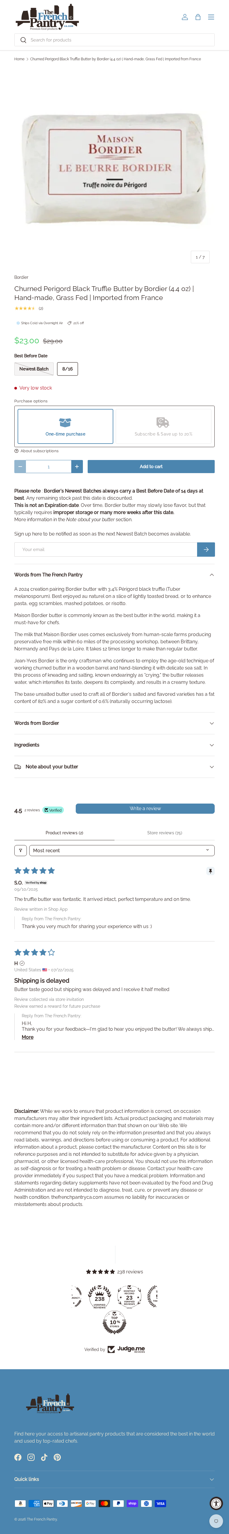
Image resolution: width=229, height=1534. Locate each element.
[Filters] (20, 850)
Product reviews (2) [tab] (64, 832)
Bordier (21, 277)
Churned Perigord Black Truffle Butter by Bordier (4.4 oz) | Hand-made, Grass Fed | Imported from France (115, 59)
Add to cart (151, 466)
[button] (198, 17)
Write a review (145, 808)
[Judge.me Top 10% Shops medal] (114, 1322)
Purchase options (30, 401)
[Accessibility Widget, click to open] (216, 1503)
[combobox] (114, 40)
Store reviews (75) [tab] (164, 832)
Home (19, 59)
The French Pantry (42, 1519)
